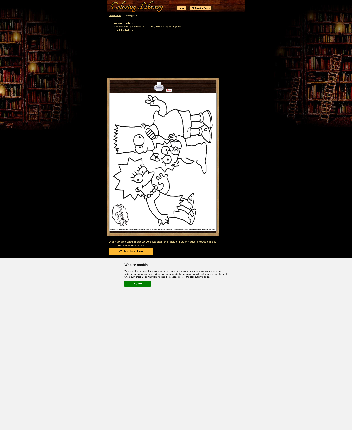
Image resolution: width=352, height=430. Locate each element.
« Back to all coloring (124, 29)
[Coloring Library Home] (137, 7)
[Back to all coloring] (124, 15)
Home (181, 8)
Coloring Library (115, 16)
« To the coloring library (131, 251)
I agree (137, 283)
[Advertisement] (176, 55)
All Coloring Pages (201, 8)
